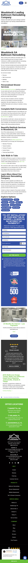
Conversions (5, 202)
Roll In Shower (16, 207)
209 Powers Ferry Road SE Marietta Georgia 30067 (14, 410)
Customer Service (14, 479)
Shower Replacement (15, 204)
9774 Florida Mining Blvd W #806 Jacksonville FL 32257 (14, 424)
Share (14, 331)
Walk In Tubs (19, 202)
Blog (14, 528)
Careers (14, 537)
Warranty (14, 473)
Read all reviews (14, 366)
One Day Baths (5, 204)
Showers (16, 199)
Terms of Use (18, 265)
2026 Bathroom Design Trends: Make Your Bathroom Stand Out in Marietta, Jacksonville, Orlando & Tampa (13, 378)
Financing (14, 476)
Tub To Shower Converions (14, 495)
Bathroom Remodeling (7, 199)
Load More (3, 49)
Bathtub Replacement (14, 492)
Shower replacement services (8, 89)
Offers (14, 531)
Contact (14, 470)
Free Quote (14, 561)
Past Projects (14, 540)
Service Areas (14, 517)
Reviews (14, 534)
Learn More (14, 335)
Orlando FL (14, 511)
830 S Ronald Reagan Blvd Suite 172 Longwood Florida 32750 (14, 417)
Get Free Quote (14, 255)
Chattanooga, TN (14, 505)
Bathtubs (12, 202)
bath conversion (5, 116)
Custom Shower (5, 210)
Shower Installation (6, 207)
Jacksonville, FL (14, 508)
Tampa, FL (14, 514)
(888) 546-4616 (14, 443)
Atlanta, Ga (14, 502)
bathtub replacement (17, 139)
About (14, 525)
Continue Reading (7, 390)
